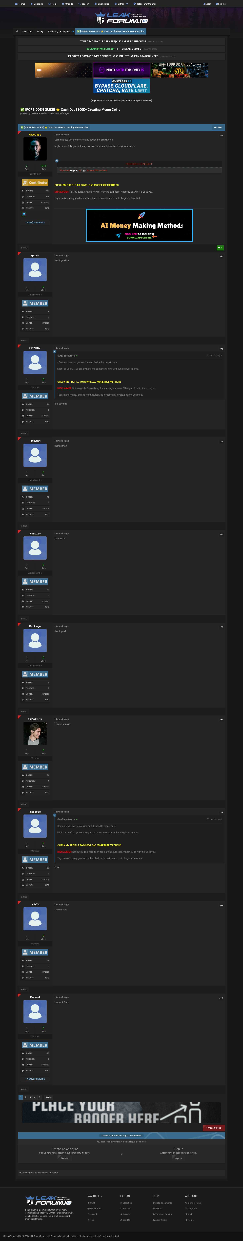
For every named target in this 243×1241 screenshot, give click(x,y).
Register (222, 3)
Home (21, 3)
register (74, 170)
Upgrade (192, 1208)
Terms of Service (163, 1214)
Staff (92, 1203)
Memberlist (95, 1208)
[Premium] (24, 216)
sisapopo (35, 811)
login (83, 170)
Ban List (126, 1208)
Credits (68, 3)
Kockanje (35, 626)
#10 (221, 998)
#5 (221, 534)
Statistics (127, 1203)
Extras (121, 3)
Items (190, 1220)
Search (85, 3)
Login (208, 3)
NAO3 (35, 904)
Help (54, 3)
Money (40, 31)
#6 (221, 627)
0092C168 (35, 348)
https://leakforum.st (129, 49)
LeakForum (27, 31)
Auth (189, 1214)
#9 (221, 905)
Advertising (161, 1220)
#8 (221, 812)
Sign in (178, 1158)
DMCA (158, 1208)
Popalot (35, 997)
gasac (35, 255)
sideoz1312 (35, 719)
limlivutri (35, 440)
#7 (221, 720)
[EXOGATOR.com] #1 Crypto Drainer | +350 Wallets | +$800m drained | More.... (114, 56)
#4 (221, 441)
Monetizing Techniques (58, 31)
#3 (221, 349)
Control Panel (194, 1203)
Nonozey (35, 533)
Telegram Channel (146, 3)
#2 (221, 256)
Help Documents (163, 1203)
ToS (92, 1220)
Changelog (103, 3)
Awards (126, 1214)
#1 (221, 135)
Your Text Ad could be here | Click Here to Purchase (113, 41)
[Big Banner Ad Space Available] (106, 100)
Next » (48, 1097)
